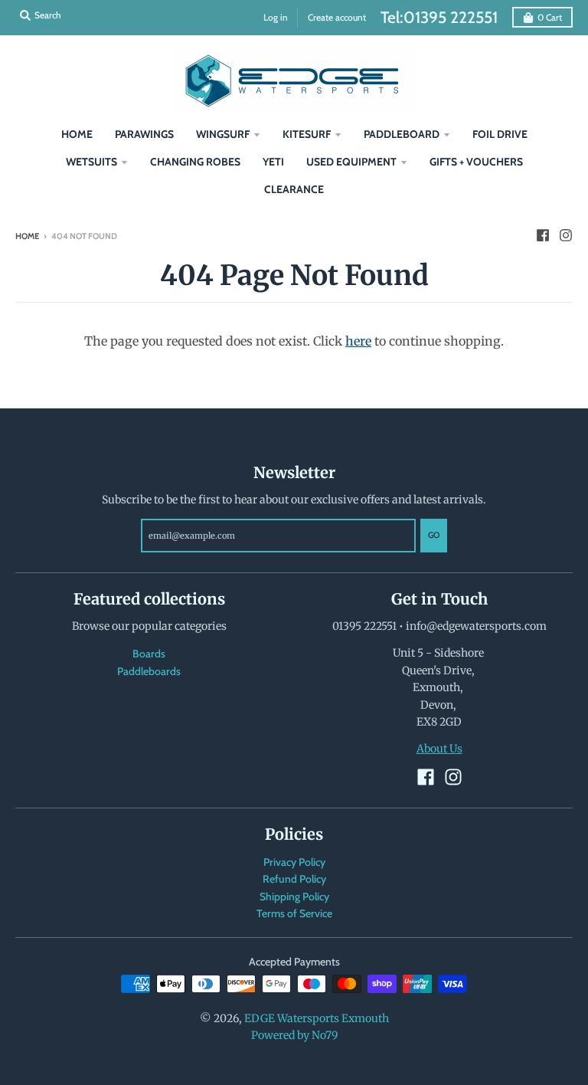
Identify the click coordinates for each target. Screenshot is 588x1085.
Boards (148, 654)
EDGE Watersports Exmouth (316, 1018)
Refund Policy (294, 879)
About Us (439, 749)
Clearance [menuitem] (294, 189)
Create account (337, 17)
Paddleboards (149, 671)
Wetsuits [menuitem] (91, 162)
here (358, 341)
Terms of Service (294, 913)
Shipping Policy (294, 896)
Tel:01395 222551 (439, 17)
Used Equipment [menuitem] (351, 162)
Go (433, 534)
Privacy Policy (294, 862)
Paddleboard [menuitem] (401, 134)
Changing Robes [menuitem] (195, 162)
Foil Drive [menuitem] (500, 134)
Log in (275, 17)
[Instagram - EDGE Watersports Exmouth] (566, 235)
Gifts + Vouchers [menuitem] (476, 162)
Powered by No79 (294, 1035)
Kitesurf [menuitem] (307, 134)
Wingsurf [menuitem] (223, 134)
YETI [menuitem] (273, 162)
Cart (549, 17)
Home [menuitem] (77, 134)
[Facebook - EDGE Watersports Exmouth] (543, 235)
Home (27, 236)
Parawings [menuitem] (144, 134)
